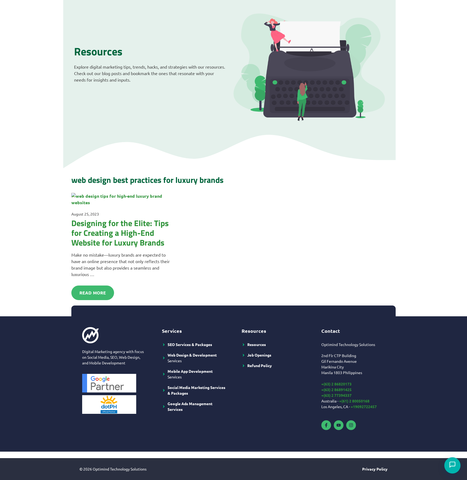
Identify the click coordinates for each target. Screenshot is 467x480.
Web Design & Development (192, 355)
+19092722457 (364, 406)
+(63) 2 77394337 (336, 395)
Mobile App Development (190, 371)
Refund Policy (259, 365)
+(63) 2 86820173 (336, 383)
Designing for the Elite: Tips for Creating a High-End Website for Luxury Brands (120, 233)
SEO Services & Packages (190, 344)
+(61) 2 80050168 (354, 400)
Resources (256, 344)
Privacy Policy (375, 468)
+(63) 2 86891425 (336, 389)
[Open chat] (452, 465)
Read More (92, 293)
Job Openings (259, 355)
